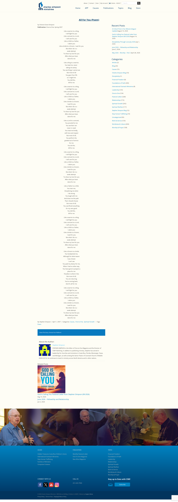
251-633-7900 (77, 483)
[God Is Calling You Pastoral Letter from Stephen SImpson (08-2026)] (51, 379)
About (85, 3)
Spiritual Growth (89, 322)
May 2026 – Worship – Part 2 (121, 53)
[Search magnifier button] (138, 3)
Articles (114, 62)
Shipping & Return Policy (60, 496)
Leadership (115, 90)
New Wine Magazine (79, 459)
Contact (91, 3)
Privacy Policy (41, 496)
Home (77, 8)
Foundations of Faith (118, 83)
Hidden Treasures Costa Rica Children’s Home (52, 454)
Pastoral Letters (117, 97)
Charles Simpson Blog (119, 73)
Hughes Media (89, 494)
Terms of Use (49, 496)
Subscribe (122, 484)
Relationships (116, 100)
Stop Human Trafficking (119, 114)
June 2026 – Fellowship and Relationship (53, 399)
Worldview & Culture (118, 124)
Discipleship (116, 76)
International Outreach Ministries (122, 86)
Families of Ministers (44, 462)
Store (138, 8)
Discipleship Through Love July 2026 (123, 42)
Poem (39, 324)
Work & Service (117, 121)
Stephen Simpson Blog (119, 110)
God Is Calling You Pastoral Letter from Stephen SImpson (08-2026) (63, 394)
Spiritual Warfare (117, 107)
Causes (96, 8)
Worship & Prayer (117, 127)
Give (97, 3)
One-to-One (79, 322)
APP (86, 8)
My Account (104, 3)
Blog (129, 8)
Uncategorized (116, 117)
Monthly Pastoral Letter (80, 454)
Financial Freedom (118, 80)
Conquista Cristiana (44, 464)
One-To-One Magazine (80, 456)
